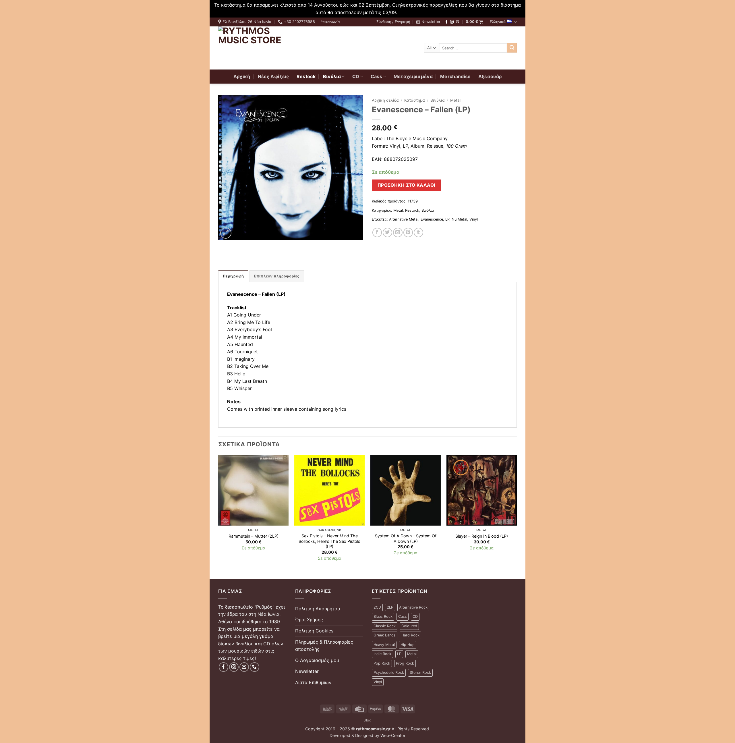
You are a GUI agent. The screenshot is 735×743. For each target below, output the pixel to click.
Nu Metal (459, 219)
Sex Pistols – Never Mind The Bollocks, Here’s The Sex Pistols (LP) (329, 541)
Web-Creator (392, 735)
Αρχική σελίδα (385, 100)
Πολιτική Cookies (314, 631)
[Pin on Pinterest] (408, 232)
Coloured (409, 626)
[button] (393, 22)
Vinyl (473, 219)
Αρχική (241, 76)
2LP (390, 607)
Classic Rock (385, 626)
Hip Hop (408, 644)
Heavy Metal (384, 644)
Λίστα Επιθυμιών (313, 682)
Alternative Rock (413, 607)
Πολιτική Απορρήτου (317, 608)
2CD (377, 607)
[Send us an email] (457, 22)
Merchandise (455, 76)
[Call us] (254, 667)
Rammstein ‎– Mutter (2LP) (253, 536)
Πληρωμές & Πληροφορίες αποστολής (324, 645)
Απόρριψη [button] (409, 12)
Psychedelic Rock (389, 672)
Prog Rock (405, 663)
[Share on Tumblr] (418, 232)
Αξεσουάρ (490, 76)
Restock (306, 76)
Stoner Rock (420, 672)
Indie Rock (382, 654)
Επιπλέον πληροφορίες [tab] (276, 276)
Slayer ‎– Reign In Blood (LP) (481, 536)
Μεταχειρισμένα (413, 76)
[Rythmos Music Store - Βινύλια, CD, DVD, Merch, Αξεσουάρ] (254, 48)
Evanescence (432, 219)
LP (447, 219)
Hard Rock (410, 635)
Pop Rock (382, 663)
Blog (367, 720)
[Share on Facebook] (377, 232)
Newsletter (307, 671)
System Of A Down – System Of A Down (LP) (405, 538)
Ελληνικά (498, 22)
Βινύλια (332, 76)
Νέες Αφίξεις (273, 76)
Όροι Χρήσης (309, 619)
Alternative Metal (403, 219)
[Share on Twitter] (387, 232)
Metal (455, 100)
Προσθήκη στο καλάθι (406, 185)
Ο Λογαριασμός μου (317, 660)
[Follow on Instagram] (452, 22)
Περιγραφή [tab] (233, 276)
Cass (376, 76)
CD (355, 76)
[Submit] (512, 48)
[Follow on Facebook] (446, 22)
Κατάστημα (414, 100)
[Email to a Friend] (398, 232)
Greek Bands (385, 635)
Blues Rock (383, 616)
